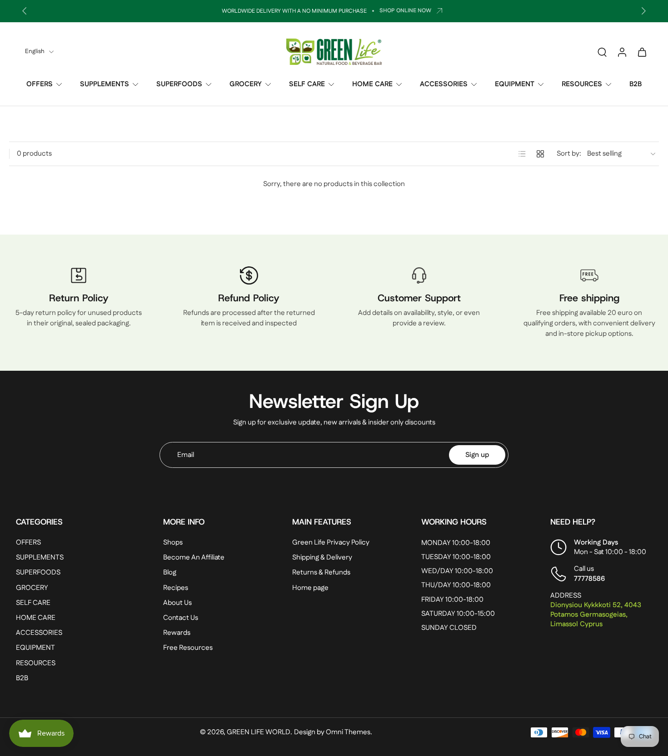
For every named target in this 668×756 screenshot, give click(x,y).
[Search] (602, 52)
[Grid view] (540, 154)
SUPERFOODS (179, 84)
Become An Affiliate (193, 558)
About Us (177, 603)
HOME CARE (372, 84)
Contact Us (180, 618)
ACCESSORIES (444, 84)
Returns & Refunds (321, 573)
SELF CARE (307, 84)
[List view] (522, 154)
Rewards (176, 633)
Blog (169, 573)
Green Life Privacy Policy (330, 542)
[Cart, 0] (642, 52)
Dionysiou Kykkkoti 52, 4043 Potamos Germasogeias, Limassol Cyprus (595, 614)
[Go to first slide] (643, 11)
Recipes (175, 588)
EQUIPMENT (514, 84)
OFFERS (39, 84)
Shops (173, 542)
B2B (635, 84)
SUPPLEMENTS (104, 84)
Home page (310, 588)
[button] (76, 522)
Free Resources (188, 648)
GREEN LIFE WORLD (258, 732)
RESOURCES (582, 84)
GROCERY (245, 84)
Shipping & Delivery (322, 558)
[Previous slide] (24, 11)
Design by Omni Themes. (333, 732)
